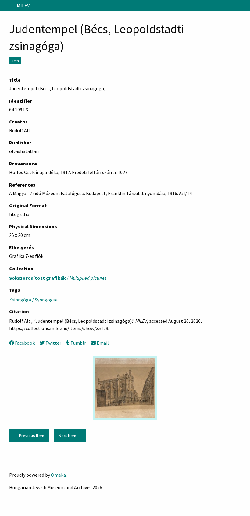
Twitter (53, 343)
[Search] (245, 5)
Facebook (25, 343)
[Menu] (7, 5)
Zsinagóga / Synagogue (33, 300)
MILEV (23, 5)
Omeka (58, 475)
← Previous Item (29, 435)
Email (103, 343)
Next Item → (70, 435)
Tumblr (78, 343)
